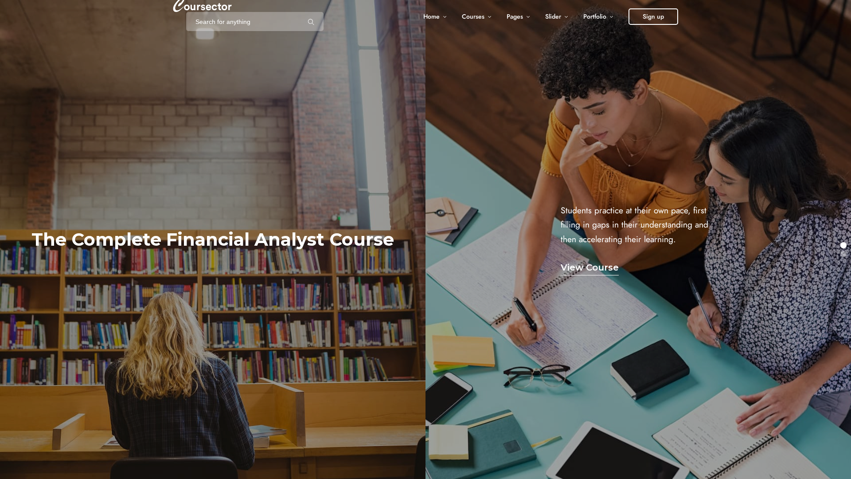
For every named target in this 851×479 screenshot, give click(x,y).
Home (431, 16)
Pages (515, 16)
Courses (473, 16)
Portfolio (594, 16)
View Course (590, 267)
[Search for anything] (311, 22)
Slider (553, 16)
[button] (843, 245)
